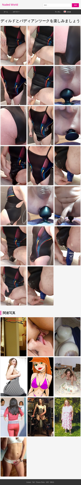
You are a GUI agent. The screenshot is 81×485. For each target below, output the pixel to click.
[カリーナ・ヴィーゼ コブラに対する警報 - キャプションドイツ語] (13, 356)
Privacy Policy (40, 482)
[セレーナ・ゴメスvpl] (13, 436)
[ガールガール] (13, 396)
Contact (28, 482)
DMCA (52, 482)
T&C (33, 482)
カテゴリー (16, 12)
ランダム (57, 12)
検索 (75, 5)
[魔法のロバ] (40, 356)
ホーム (6, 12)
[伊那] (67, 396)
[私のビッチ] (67, 356)
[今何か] (13, 476)
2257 (47, 482)
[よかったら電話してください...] (40, 396)
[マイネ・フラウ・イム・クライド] (67, 436)
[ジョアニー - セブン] (40, 436)
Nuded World (10, 4)
